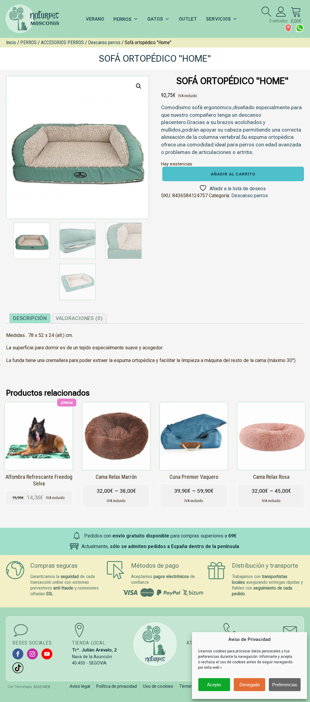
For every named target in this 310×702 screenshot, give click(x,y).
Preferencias (284, 684)
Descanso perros (104, 42)
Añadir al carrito (233, 173)
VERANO (95, 19)
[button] (138, 86)
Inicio (11, 42)
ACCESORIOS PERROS (62, 42)
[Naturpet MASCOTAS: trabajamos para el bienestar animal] (36, 19)
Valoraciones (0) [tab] (79, 318)
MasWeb (42, 686)
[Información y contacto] (288, 28)
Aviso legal (80, 686)
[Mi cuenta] (281, 11)
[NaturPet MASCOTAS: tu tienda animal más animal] (155, 644)
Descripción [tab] (30, 318)
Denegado (249, 684)
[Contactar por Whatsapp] (299, 28)
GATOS (155, 19)
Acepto (214, 684)
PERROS (28, 42)
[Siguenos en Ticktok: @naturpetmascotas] (17, 667)
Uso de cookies (158, 686)
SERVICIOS (218, 19)
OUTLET (188, 19)
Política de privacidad (116, 686)
